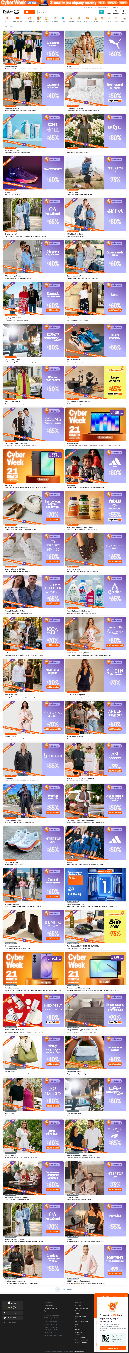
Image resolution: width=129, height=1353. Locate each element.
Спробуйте (17, 10)
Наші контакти (48, 1305)
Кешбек (77, 1313)
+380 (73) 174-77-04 (50, 1327)
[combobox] (68, 12)
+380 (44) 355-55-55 (50, 1322)
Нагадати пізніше (112, 1348)
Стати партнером (86, 7)
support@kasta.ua (49, 1332)
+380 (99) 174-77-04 (50, 1330)
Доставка (77, 1329)
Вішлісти (116, 13)
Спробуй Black (11, 1317)
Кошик (123, 13)
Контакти (77, 1334)
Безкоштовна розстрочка (82, 1319)
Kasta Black (78, 1311)
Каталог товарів (11, 1322)
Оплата (77, 1327)
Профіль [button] (108, 13)
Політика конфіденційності (83, 1340)
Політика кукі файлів (81, 1342)
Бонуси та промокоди (81, 1321)
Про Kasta (78, 1305)
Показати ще (67, 1289)
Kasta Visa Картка (80, 1316)
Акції (76, 1324)
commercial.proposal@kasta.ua (53, 1335)
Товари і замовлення (81, 1308)
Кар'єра (46, 1311)
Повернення (78, 1332)
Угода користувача (80, 1337)
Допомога (115, 7)
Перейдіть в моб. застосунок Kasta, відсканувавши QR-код (117, 1338)
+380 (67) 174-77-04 (50, 1324)
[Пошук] (101, 12)
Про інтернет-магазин (50, 1308)
